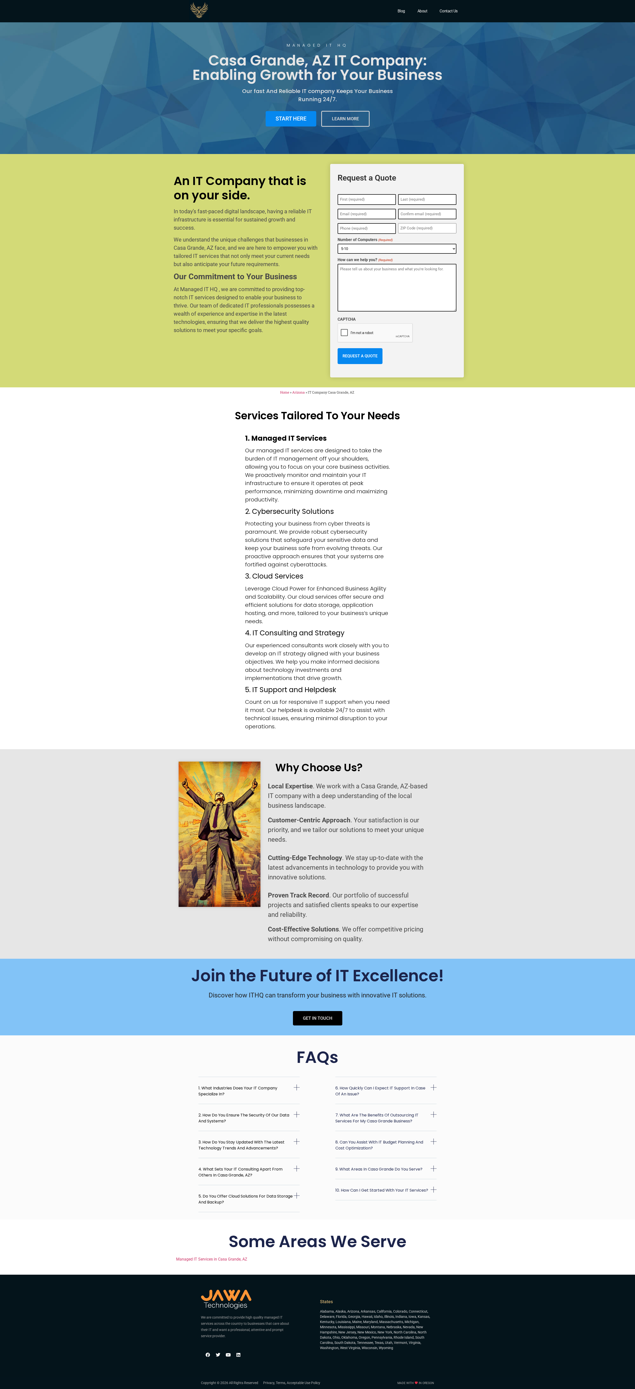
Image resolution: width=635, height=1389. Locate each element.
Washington (329, 1348)
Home (284, 392)
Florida (341, 1317)
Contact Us (449, 11)
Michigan (412, 1322)
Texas (379, 1343)
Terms (280, 1383)
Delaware (327, 1317)
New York (385, 1332)
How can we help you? (365, 260)
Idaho (378, 1317)
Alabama (327, 1311)
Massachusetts (391, 1322)
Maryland (370, 1322)
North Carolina (405, 1332)
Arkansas (368, 1311)
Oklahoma (349, 1337)
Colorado (400, 1311)
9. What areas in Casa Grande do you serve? (378, 1169)
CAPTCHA (347, 319)
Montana (378, 1327)
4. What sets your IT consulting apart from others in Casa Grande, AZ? (240, 1172)
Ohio (336, 1337)
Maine (357, 1322)
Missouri (362, 1327)
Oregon (364, 1337)
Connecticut (418, 1311)
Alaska (340, 1311)
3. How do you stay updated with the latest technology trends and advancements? (241, 1145)
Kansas (423, 1317)
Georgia (354, 1317)
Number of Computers (365, 240)
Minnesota (328, 1327)
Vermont (400, 1343)
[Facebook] (207, 1354)
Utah (388, 1343)
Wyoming (386, 1348)
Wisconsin (369, 1348)
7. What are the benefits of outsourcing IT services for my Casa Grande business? (376, 1118)
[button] (249, 1094)
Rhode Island (404, 1337)
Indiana (401, 1317)
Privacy (268, 1383)
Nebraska (393, 1327)
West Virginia (350, 1348)
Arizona (298, 392)
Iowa (412, 1317)
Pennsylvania (382, 1337)
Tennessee (365, 1343)
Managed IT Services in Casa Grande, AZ (211, 1259)
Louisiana (343, 1322)
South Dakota (344, 1343)
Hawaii (367, 1317)
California (384, 1311)
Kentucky (327, 1322)
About (422, 11)
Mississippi (346, 1327)
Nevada (409, 1327)
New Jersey (347, 1332)
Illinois (389, 1317)
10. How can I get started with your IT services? (381, 1190)
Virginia (414, 1343)
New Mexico (366, 1332)
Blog (401, 11)
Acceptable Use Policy (303, 1383)
